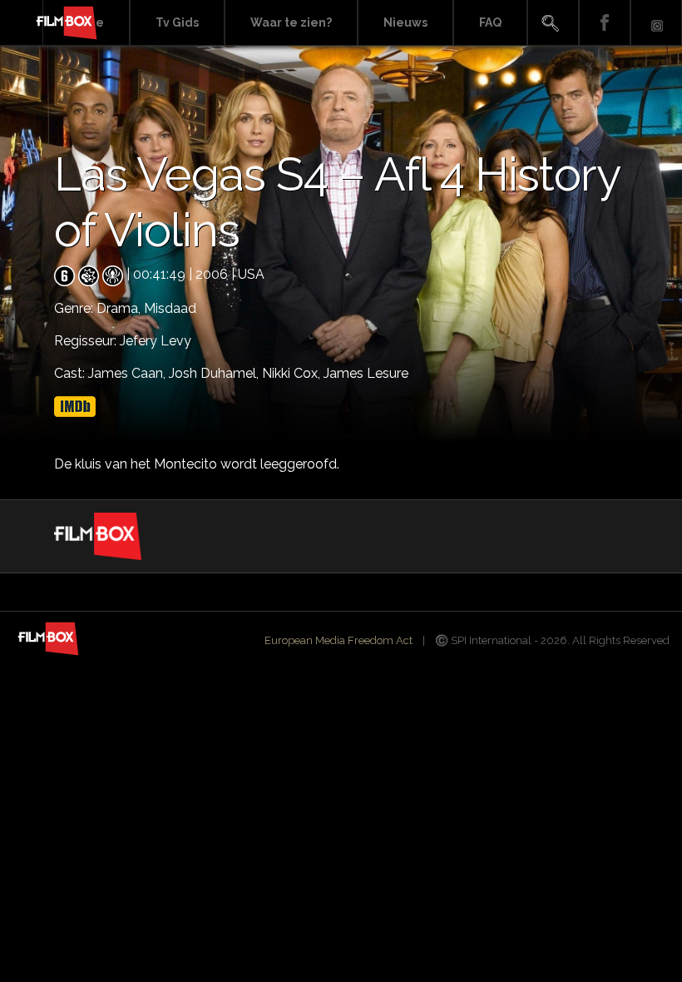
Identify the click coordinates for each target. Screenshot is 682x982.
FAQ (490, 22)
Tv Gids (177, 22)
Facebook (604, 23)
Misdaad (170, 308)
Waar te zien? (291, 22)
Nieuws (405, 22)
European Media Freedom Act (338, 640)
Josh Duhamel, (215, 373)
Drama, (120, 308)
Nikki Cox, (293, 373)
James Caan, (128, 373)
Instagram (656, 23)
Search (553, 23)
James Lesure (366, 373)
